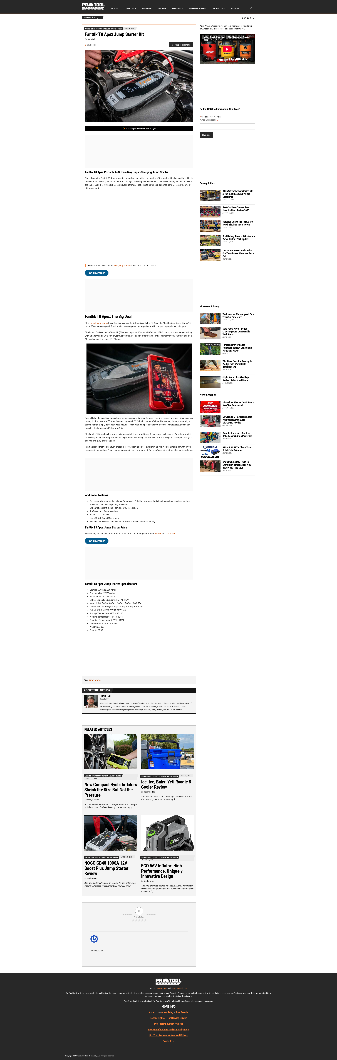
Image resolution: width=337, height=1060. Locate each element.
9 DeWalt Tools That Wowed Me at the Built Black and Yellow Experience (237, 193)
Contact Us (168, 1041)
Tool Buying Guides (177, 1018)
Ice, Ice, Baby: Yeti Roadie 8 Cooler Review (166, 784)
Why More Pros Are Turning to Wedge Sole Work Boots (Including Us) (237, 364)
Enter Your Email (209, 120)
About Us (235, 8)
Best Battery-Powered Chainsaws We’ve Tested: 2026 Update (238, 238)
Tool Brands (182, 1012)
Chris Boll (91, 39)
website (158, 533)
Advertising (167, 1012)
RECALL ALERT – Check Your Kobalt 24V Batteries (236, 449)
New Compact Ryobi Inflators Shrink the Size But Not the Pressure (110, 790)
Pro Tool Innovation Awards (168, 1023)
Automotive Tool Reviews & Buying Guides (101, 857)
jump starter (95, 680)
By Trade (114, 8)
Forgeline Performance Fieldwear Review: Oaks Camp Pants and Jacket (237, 347)
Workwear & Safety (197, 8)
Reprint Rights (157, 1018)
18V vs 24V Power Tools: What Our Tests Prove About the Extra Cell (238, 253)
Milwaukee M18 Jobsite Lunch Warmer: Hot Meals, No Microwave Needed (237, 419)
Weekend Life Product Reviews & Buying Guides (103, 29)
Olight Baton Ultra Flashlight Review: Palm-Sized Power (235, 379)
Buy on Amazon (96, 272)
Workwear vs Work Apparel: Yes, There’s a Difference (238, 316)
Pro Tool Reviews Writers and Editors (168, 1035)
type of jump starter (99, 323)
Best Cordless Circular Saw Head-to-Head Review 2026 (235, 209)
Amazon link (207, 29)
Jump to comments (182, 45)
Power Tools (130, 8)
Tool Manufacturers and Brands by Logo (168, 1029)
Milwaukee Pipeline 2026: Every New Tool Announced (238, 404)
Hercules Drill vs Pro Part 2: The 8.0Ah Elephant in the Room (237, 223)
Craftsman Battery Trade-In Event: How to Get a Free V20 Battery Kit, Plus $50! (236, 464)
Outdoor (162, 8)
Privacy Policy (161, 988)
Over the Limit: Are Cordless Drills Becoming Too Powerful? (237, 435)
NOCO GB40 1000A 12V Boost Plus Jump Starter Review (106, 868)
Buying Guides (219, 8)
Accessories (177, 8)
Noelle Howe (92, 878)
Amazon (171, 533)
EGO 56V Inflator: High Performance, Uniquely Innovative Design (162, 871)
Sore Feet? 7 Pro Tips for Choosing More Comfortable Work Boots (236, 331)
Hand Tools (147, 8)
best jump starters (122, 265)
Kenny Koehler (93, 800)
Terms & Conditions (179, 988)
